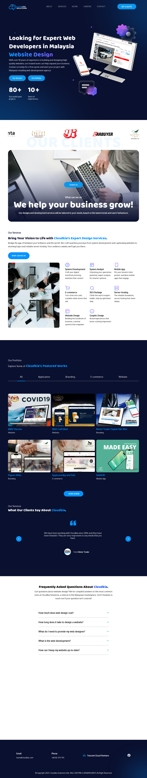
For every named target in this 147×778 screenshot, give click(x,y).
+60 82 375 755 (58, 757)
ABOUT (49, 6)
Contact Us (73, 185)
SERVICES (62, 6)
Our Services (17, 78)
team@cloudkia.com (24, 757)
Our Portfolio (36, 78)
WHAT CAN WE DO (19, 256)
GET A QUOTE (127, 7)
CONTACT (101, 6)
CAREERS (87, 6)
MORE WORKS (74, 494)
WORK (75, 6)
